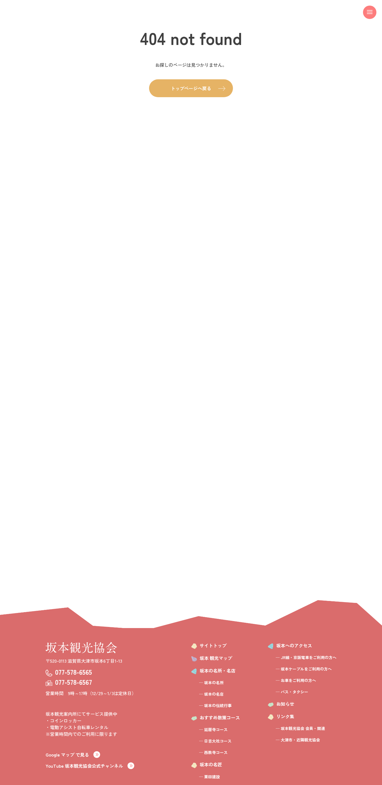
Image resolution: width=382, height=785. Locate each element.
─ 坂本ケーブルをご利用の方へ (304, 669)
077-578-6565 (73, 672)
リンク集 (285, 716)
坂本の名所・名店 (217, 670)
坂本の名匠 (211, 764)
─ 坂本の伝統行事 (215, 705)
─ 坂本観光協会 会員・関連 (300, 728)
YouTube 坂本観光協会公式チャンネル (84, 765)
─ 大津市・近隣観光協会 (298, 740)
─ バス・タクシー (292, 692)
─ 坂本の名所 (211, 682)
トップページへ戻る (191, 88)
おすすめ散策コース (220, 717)
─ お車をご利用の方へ (296, 680)
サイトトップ (213, 645)
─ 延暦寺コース (213, 729)
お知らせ (285, 703)
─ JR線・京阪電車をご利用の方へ (306, 657)
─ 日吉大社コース (215, 741)
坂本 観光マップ (216, 658)
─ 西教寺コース (213, 752)
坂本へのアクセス (294, 645)
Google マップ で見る (67, 754)
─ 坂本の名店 (211, 694)
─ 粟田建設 (209, 776)
